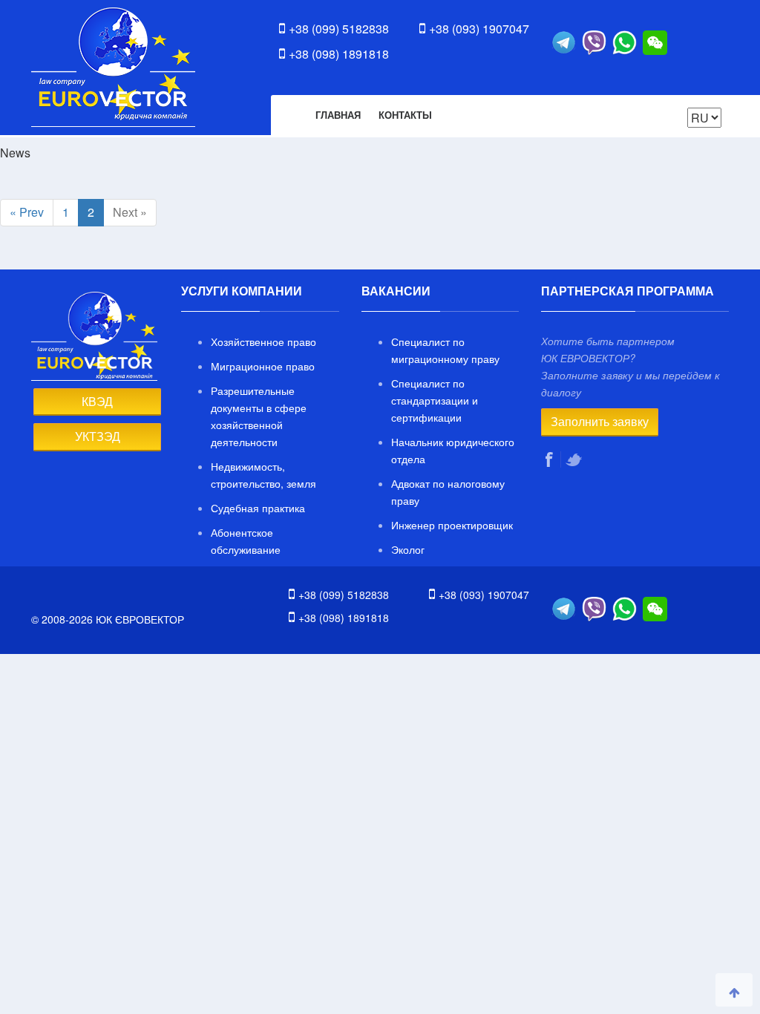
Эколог (408, 549)
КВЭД (97, 401)
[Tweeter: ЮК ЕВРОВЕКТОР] (575, 459)
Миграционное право (263, 366)
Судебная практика (258, 507)
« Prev (27, 211)
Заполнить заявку (600, 421)
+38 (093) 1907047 (479, 28)
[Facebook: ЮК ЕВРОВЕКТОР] (551, 459)
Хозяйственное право (263, 341)
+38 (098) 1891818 (339, 53)
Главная (338, 115)
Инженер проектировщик (452, 524)
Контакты (405, 115)
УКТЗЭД (97, 436)
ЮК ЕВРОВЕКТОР (113, 67)
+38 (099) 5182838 (339, 28)
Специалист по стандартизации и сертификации (434, 400)
